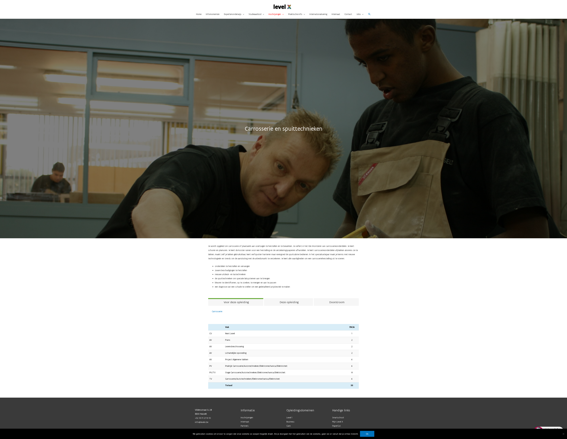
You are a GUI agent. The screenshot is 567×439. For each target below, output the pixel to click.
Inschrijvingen (247, 417)
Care (288, 426)
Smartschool (338, 417)
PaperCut (336, 426)
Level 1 (289, 417)
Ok (367, 434)
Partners (245, 426)
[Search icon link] (369, 14)
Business (290, 421)
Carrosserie (217, 311)
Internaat (245, 421)
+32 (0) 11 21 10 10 (203, 418)
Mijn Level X (337, 421)
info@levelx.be (201, 422)
